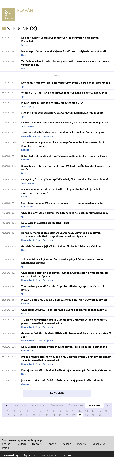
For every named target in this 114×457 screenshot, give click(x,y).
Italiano (67, 444)
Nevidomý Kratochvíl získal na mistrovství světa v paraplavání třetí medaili (66, 82)
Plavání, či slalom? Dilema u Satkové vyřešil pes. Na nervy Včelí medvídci (64, 299)
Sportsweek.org (10, 455)
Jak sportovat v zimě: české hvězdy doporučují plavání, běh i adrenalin (62, 380)
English (6, 444)
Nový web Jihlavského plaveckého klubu (45, 222)
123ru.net (66, 455)
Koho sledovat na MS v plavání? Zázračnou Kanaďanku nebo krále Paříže (64, 156)
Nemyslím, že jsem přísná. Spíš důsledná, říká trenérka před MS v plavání (64, 179)
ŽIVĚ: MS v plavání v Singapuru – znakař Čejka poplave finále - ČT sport (62, 132)
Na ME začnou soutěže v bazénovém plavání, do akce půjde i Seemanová (64, 346)
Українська (99, 444)
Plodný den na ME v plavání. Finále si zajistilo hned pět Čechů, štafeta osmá (66, 370)
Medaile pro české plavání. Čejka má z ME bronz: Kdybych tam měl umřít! (64, 51)
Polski (5, 448)
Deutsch (21, 444)
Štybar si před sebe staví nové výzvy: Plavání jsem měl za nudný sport (62, 112)
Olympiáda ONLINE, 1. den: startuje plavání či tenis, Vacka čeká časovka (64, 309)
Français (36, 444)
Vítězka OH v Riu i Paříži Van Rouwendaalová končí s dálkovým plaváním (64, 92)
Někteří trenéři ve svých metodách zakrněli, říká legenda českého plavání (64, 122)
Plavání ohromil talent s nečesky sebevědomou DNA (52, 102)
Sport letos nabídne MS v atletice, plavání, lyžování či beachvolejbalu (62, 203)
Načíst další (57, 393)
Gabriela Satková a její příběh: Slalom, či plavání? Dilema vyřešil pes (61, 246)
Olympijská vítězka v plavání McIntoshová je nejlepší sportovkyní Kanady (64, 213)
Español (52, 444)
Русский (82, 444)
